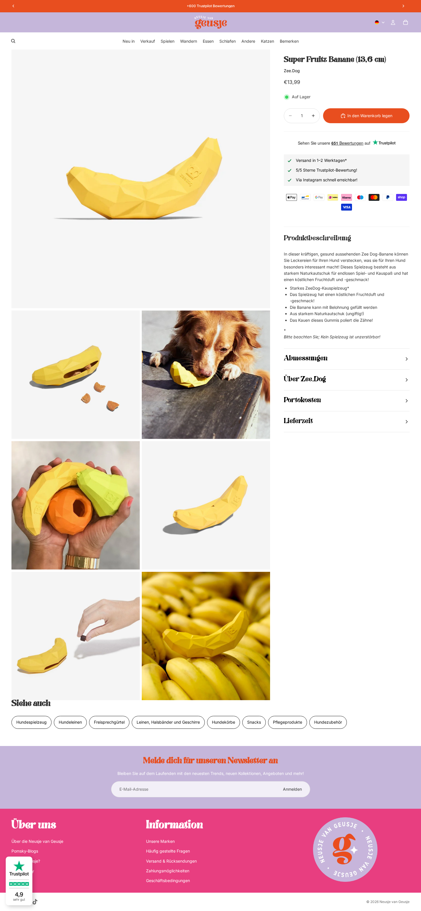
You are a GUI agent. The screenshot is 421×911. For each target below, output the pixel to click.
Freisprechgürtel (109, 722)
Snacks (254, 722)
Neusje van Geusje (394, 902)
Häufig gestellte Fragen (168, 851)
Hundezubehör (328, 722)
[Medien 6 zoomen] (75, 636)
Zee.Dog (292, 70)
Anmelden (292, 789)
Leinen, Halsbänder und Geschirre (168, 722)
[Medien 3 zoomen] (206, 375)
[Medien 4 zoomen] (75, 505)
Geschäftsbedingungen (168, 880)
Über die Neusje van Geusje (37, 841)
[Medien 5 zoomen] (206, 505)
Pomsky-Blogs (24, 851)
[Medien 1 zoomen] (140, 179)
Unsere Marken (160, 841)
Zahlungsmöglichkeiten (167, 870)
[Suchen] (13, 41)
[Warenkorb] (405, 22)
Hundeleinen (70, 722)
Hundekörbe (223, 722)
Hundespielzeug (31, 722)
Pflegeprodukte (287, 722)
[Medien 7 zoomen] (206, 636)
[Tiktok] (35, 901)
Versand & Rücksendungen (171, 861)
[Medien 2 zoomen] (75, 375)
